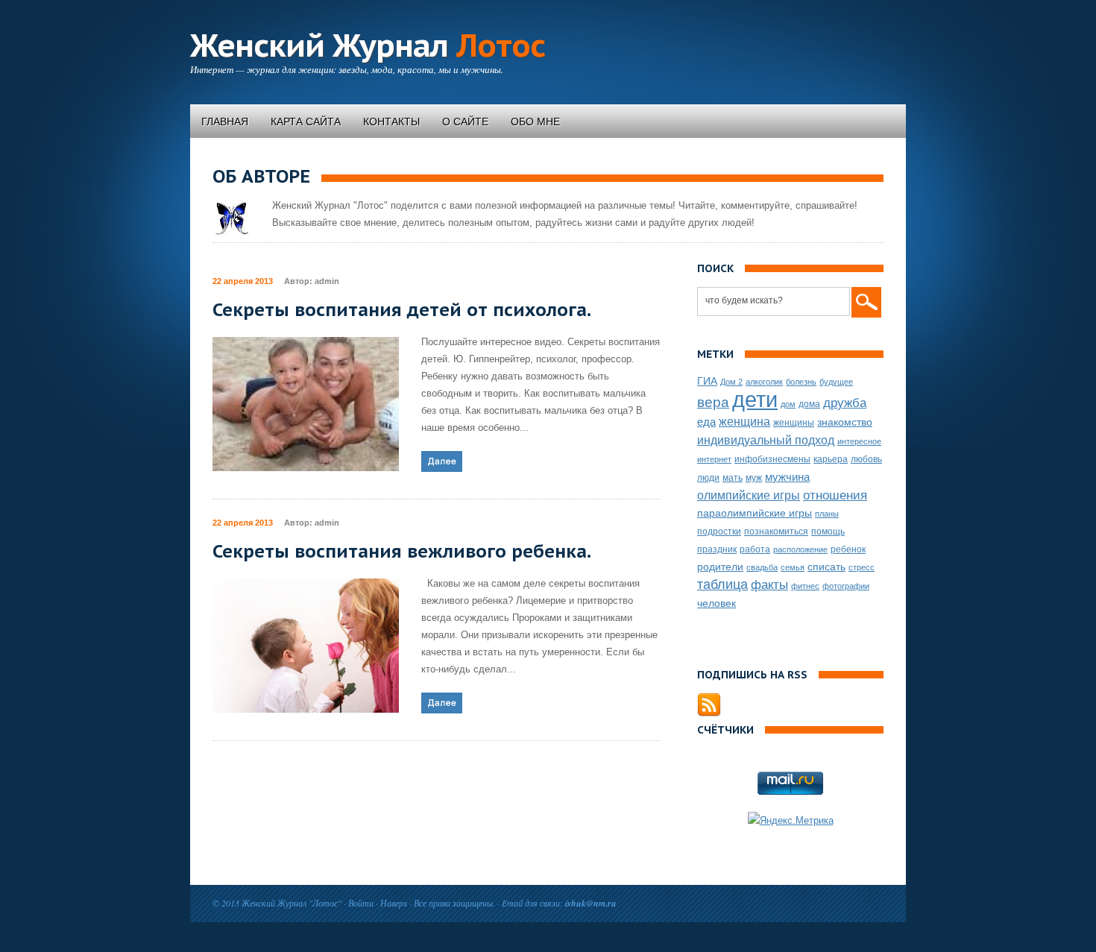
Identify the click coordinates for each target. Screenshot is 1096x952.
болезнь (801, 381)
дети (755, 399)
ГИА (707, 381)
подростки (719, 531)
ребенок (848, 549)
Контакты (391, 121)
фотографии (845, 585)
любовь (866, 459)
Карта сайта (306, 121)
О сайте (465, 121)
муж (754, 478)
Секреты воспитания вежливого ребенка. (401, 551)
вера (713, 402)
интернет (714, 459)
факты (769, 585)
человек (716, 603)
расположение (800, 549)
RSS (709, 705)
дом (788, 404)
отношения (835, 495)
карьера (830, 459)
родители (720, 567)
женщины (793, 422)
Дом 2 (731, 381)
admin (327, 281)
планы (827, 513)
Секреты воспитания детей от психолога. (401, 309)
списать (826, 567)
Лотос (367, 45)
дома (809, 404)
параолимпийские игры (754, 513)
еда (706, 421)
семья (792, 567)
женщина (744, 421)
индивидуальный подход (765, 440)
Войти (361, 903)
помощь (828, 531)
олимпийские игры (748, 495)
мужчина (787, 476)
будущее (836, 381)
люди (708, 478)
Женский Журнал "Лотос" (291, 903)
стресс (861, 567)
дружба (844, 403)
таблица (722, 584)
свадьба (762, 567)
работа (755, 549)
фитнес (805, 585)
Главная (224, 121)
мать (732, 478)
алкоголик (764, 381)
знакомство (844, 422)
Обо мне (535, 121)
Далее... (441, 461)
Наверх (393, 903)
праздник (717, 549)
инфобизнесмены (772, 459)
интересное (859, 441)
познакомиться (776, 531)
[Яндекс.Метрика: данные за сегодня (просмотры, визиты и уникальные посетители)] (791, 820)
